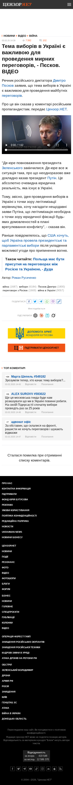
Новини (9, 35)
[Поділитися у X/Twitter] (35, 301)
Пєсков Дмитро (51, 286)
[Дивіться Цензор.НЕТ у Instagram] (42, 769)
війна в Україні (51, 290)
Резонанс (8, 562)
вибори (27, 286)
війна (10, 286)
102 (45, 40)
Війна (33, 35)
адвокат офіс (21, 421)
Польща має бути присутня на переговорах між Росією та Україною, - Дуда (34, 264)
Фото (5, 567)
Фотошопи (9, 578)
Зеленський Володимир (17, 670)
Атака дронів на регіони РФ (19, 658)
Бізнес (6, 595)
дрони (6, 675)
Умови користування (15, 510)
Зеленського (12, 168)
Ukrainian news (12, 532)
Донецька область (14, 719)
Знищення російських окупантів (23, 642)
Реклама (7, 505)
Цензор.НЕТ (56, 109)
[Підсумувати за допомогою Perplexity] (47, 315)
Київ (4, 697)
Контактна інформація (16, 488)
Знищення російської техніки (21, 647)
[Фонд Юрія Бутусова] (36, 333)
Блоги (6, 584)
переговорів (12, 96)
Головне (7, 606)
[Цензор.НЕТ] (17, 5)
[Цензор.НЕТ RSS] (60, 769)
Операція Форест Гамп (16, 636)
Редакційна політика (15, 521)
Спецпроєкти (10, 612)
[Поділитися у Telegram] (41, 301)
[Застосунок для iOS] (54, 769)
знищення (9, 691)
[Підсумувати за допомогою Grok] (53, 315)
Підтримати (9, 494)
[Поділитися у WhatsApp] (47, 301)
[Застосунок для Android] (48, 769)
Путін (51, 178)
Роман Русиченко (24, 277)
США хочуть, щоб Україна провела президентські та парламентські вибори (35, 240)
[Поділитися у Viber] (53, 301)
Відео (22, 35)
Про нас (7, 483)
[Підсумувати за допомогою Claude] (41, 315)
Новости (7, 526)
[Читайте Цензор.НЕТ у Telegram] (24, 769)
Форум (6, 589)
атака (5, 708)
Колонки (7, 622)
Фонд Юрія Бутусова (15, 499)
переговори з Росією (19, 290)
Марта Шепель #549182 (28, 376)
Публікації (8, 617)
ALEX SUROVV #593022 (28, 393)
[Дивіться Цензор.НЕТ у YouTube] (30, 769)
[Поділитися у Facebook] (29, 301)
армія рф (7, 681)
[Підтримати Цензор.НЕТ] (36, 348)
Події (5, 556)
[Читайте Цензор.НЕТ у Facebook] (12, 769)
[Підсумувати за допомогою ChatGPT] (35, 315)
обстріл (7, 664)
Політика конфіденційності (19, 515)
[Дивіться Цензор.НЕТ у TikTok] (36, 769)
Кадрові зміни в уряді (15, 652)
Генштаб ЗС (9, 702)
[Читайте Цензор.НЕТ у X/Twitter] (18, 769)
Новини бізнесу (12, 537)
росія (5, 686)
